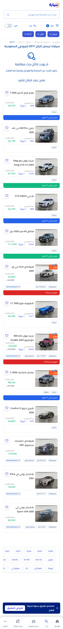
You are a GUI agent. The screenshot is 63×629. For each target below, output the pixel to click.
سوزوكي (15, 568)
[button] (31, 25)
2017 (29, 34)
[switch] (8, 26)
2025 (39, 551)
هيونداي (38, 568)
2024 (28, 551)
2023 (18, 551)
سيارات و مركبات (42, 42)
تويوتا (50, 568)
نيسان (54, 34)
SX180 (27, 560)
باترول (50, 560)
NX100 (39, 560)
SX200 (15, 560)
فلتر (50, 26)
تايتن (42, 34)
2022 (7, 551)
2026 (50, 551)
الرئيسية (56, 42)
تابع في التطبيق (15, 608)
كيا (27, 568)
